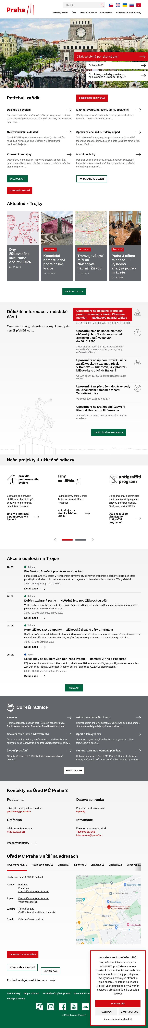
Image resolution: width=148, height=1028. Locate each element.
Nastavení (106, 1012)
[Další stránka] (92, 540)
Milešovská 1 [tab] (133, 865)
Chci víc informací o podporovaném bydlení (18, 517)
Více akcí (74, 688)
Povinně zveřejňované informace (27, 980)
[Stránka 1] (67, 540)
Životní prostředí (17, 750)
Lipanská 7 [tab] (64, 865)
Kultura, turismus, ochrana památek (98, 750)
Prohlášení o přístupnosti (56, 993)
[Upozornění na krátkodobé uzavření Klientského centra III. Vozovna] (108, 413)
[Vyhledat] (102, 5)
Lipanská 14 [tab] (115, 865)
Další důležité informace (108, 432)
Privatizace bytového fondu (93, 717)
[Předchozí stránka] (55, 540)
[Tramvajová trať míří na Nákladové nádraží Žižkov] (91, 246)
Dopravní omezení (20, 190)
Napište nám (51, 971)
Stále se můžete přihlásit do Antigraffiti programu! (118, 518)
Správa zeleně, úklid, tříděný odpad (98, 132)
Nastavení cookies (84, 993)
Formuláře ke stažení (91, 179)
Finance (12, 717)
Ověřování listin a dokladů (23, 132)
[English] (118, 4)
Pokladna (23, 884)
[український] (125, 5)
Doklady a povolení (19, 109)
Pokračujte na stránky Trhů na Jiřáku (67, 513)
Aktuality (50, 249)
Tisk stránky (13, 993)
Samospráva (106, 13)
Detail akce (31, 588)
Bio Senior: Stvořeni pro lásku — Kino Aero (54, 571)
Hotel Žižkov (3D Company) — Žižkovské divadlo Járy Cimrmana (68, 629)
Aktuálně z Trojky (88, 13)
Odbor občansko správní (30, 919)
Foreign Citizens (16, 998)
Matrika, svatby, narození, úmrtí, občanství (102, 109)
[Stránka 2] (80, 540)
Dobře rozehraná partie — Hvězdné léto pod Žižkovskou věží (65, 600)
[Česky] (111, 4)
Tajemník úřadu (26, 909)
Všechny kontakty (18, 843)
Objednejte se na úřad (92, 98)
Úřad (74, 13)
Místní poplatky (85, 154)
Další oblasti (17, 179)
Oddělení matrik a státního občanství (37, 912)
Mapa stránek (31, 993)
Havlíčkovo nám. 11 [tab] (42, 865)
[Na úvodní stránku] (20, 9)
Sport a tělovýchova (88, 734)
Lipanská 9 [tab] (80, 865)
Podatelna (23, 888)
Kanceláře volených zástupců (33, 891)
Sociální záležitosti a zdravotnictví (28, 734)
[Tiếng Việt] (138, 4)
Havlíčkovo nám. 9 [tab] (17, 865)
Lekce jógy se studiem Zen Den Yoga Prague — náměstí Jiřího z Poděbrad (75, 658)
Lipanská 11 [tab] (97, 865)
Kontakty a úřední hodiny (128, 13)
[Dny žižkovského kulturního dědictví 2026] (23, 246)
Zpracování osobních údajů (118, 1019)
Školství (118, 249)
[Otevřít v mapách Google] (108, 909)
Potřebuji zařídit (60, 13)
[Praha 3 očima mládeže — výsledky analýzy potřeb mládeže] (125, 246)
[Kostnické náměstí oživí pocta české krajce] (57, 246)
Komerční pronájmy (19, 154)
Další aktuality (74, 291)
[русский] (132, 4)
